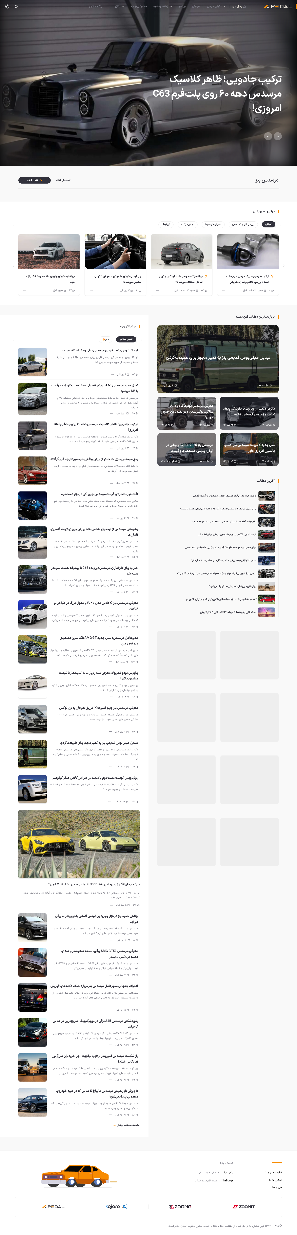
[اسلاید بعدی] (13, 265)
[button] (79, 1175)
